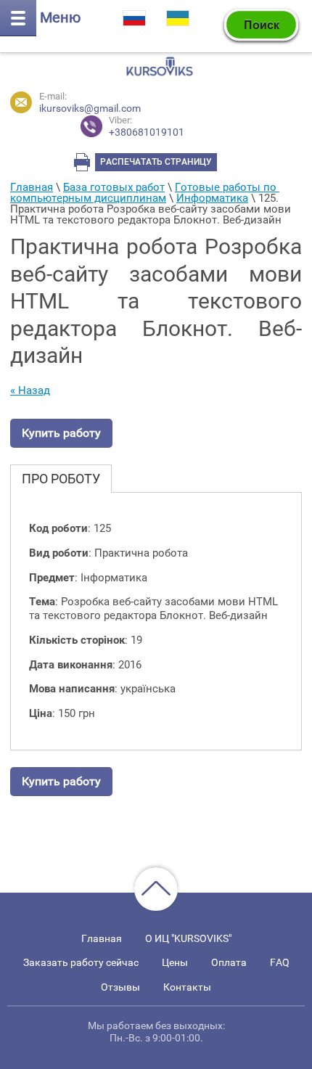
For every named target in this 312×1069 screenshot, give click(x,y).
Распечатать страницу (156, 162)
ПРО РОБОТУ (61, 478)
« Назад (30, 390)
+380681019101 (146, 126)
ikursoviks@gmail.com (90, 108)
